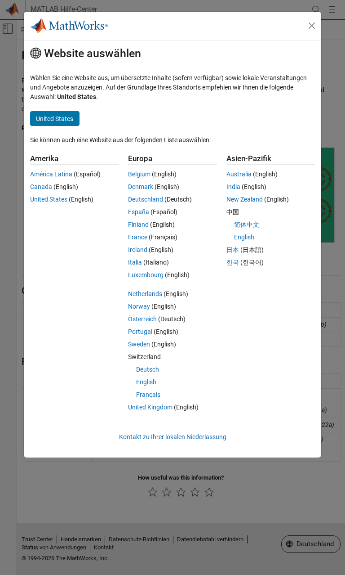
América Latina (51, 174)
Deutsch (147, 369)
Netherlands (145, 293)
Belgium (139, 174)
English (146, 382)
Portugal (140, 331)
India (233, 186)
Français (148, 394)
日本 (232, 249)
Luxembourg (146, 275)
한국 (232, 262)
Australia (239, 174)
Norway (139, 306)
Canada (41, 186)
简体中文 (246, 224)
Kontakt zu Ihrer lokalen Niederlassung (172, 436)
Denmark (140, 186)
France (137, 237)
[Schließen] (311, 25)
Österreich (142, 319)
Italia (135, 262)
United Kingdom (150, 407)
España (138, 212)
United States (48, 199)
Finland (138, 224)
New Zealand (244, 199)
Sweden (139, 344)
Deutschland (145, 199)
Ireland (137, 249)
